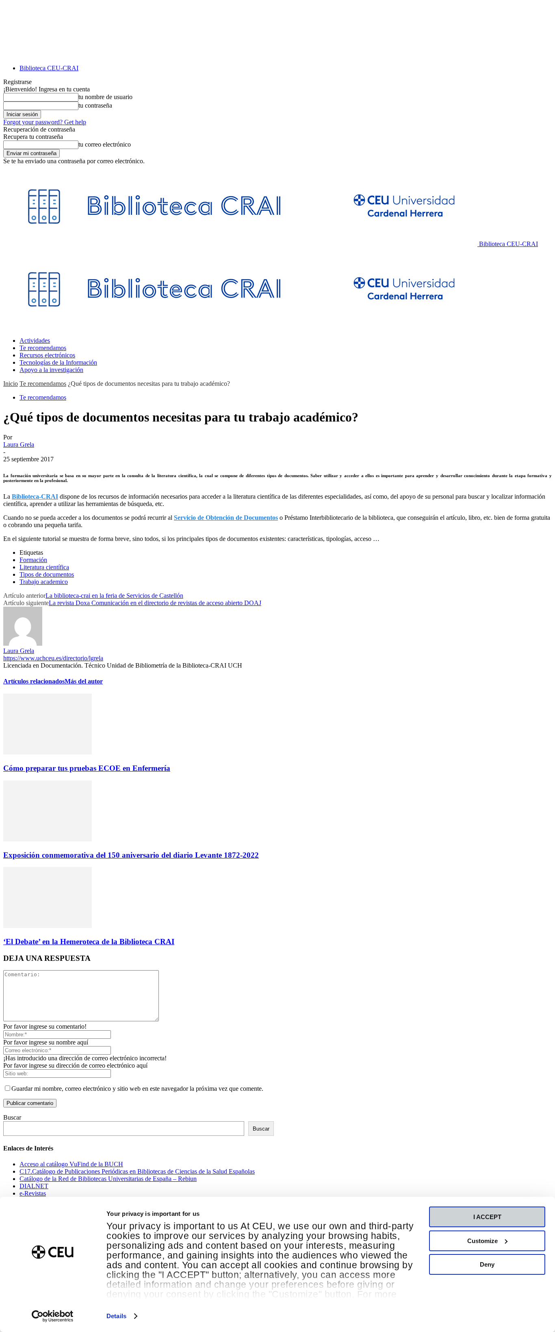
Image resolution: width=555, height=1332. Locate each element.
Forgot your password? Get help (44, 122)
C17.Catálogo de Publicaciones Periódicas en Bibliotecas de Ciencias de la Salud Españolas (137, 1171)
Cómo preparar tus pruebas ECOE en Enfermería (86, 768)
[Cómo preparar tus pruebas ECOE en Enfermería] (47, 752)
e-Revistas (33, 1193)
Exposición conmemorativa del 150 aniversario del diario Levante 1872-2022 (131, 855)
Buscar (12, 1117)
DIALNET (34, 1186)
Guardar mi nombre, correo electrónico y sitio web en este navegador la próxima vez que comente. (137, 1088)
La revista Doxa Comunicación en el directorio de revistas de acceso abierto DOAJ (155, 602)
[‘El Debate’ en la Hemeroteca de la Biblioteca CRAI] (47, 925)
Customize (482, 1240)
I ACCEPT (487, 1216)
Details (116, 1316)
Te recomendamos (43, 347)
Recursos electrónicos (47, 355)
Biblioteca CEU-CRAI (49, 68)
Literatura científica (44, 567)
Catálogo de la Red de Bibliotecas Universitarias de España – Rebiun (108, 1178)
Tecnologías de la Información (58, 362)
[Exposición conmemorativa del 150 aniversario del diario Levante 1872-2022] (47, 839)
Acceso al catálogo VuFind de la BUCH (71, 1164)
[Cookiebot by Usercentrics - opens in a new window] (52, 1316)
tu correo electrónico (104, 144)
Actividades (35, 340)
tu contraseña (95, 105)
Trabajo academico (44, 581)
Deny (487, 1264)
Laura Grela (18, 444)
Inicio (10, 383)
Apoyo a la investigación (51, 369)
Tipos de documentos (47, 574)
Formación (33, 559)
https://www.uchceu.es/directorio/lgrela (53, 658)
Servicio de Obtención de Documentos (226, 517)
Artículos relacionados (34, 681)
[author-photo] (22, 643)
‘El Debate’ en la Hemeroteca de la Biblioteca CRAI (88, 941)
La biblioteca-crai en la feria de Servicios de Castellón (114, 595)
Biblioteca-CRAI (35, 496)
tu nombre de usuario (105, 96)
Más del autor (84, 681)
